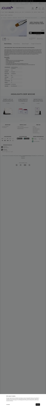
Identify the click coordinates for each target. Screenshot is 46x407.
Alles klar (37, 404)
